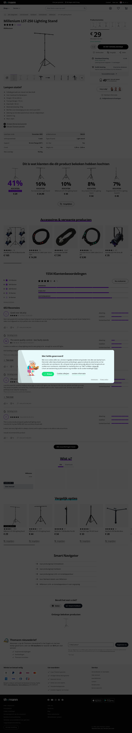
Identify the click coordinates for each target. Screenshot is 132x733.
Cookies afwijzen (63, 373)
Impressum (94, 379)
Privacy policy (104, 379)
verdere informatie (78, 373)
